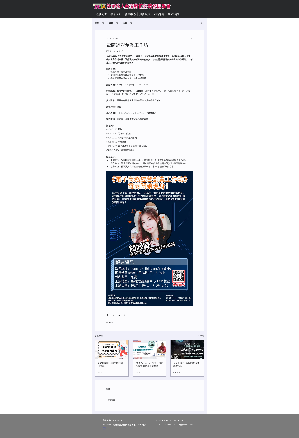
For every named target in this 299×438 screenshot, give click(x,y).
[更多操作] (191, 38)
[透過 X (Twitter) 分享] (113, 315)
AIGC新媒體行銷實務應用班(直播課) (110, 364)
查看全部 (201, 336)
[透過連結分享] (124, 315)
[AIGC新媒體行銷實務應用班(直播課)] (111, 349)
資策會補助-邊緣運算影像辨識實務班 (186, 364)
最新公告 (99, 22)
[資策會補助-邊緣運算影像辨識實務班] (187, 349)
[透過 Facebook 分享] (107, 315)
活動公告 (127, 22)
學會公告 (113, 22)
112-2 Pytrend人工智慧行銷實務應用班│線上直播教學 (149, 364)
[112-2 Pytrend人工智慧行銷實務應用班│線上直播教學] (149, 349)
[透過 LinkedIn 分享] (119, 315)
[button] (201, 23)
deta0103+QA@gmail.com (179, 425)
